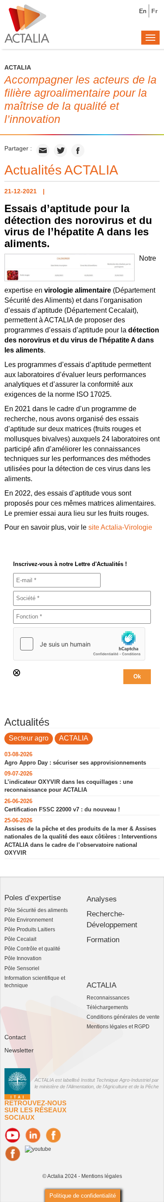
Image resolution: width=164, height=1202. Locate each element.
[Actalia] (26, 23)
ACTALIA (73, 738)
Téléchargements (107, 1007)
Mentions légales (101, 1176)
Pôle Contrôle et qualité (32, 949)
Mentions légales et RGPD (118, 1027)
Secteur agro (29, 738)
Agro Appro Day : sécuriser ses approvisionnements (75, 762)
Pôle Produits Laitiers (29, 929)
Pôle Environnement (28, 920)
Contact (15, 1037)
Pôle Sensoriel (21, 968)
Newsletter (19, 1050)
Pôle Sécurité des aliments (36, 910)
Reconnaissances (108, 998)
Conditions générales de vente (123, 1017)
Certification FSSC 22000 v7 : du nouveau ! (62, 809)
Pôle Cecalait (20, 939)
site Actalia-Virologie (120, 527)
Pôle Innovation (23, 958)
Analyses (102, 899)
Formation (103, 940)
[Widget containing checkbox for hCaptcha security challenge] (79, 643)
